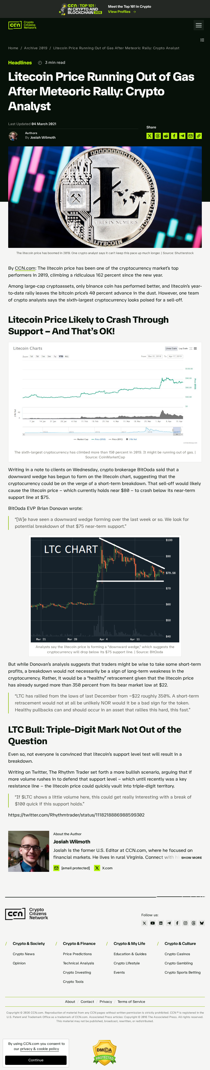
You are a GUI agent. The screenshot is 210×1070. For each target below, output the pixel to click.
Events (119, 972)
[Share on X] (149, 136)
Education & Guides (130, 954)
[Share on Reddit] (166, 136)
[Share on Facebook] (174, 136)
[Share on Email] (190, 136)
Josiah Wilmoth (43, 137)
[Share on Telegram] (182, 136)
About (70, 1002)
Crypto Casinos (177, 954)
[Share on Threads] (158, 136)
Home (13, 48)
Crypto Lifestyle (127, 963)
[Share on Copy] (199, 136)
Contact (87, 1002)
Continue (36, 1060)
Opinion (19, 963)
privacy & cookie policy (39, 1049)
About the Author (67, 834)
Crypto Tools (73, 982)
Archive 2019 (35, 48)
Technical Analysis (78, 963)
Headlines (20, 62)
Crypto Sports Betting (183, 972)
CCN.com (25, 268)
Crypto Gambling (179, 963)
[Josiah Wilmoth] (28, 851)
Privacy (106, 1002)
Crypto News (24, 954)
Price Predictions (77, 954)
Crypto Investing (77, 972)
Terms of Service (131, 1002)
